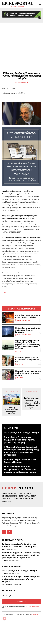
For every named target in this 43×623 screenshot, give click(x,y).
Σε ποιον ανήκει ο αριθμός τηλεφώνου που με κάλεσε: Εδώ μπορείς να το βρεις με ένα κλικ (20, 469)
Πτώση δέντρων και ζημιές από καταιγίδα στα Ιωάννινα (27, 330)
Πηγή (4, 292)
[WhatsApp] (18, 99)
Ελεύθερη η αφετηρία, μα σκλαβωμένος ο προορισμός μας (28, 359)
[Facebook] (4, 99)
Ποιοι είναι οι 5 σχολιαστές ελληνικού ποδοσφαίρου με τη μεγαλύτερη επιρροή (19, 440)
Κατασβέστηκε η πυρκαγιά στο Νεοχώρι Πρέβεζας (27, 316)
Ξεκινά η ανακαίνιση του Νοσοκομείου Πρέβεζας (11, 411)
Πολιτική (20, 378)
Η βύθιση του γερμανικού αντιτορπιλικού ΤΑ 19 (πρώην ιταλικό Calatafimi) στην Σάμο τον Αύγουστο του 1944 (27, 344)
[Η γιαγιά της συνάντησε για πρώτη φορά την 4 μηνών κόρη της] (8, 374)
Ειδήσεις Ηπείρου (24, 320)
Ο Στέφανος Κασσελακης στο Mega (21, 432)
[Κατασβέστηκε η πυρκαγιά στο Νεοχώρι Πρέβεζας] (8, 317)
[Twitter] (9, 99)
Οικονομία (21, 83)
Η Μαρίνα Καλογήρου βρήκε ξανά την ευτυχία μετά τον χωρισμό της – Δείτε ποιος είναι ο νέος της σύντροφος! (21, 451)
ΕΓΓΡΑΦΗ (20, 602)
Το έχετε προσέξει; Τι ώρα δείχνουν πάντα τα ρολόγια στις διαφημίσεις (20, 545)
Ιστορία (19, 351)
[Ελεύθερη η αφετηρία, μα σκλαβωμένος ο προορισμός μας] (8, 360)
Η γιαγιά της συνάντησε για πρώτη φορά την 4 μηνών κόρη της (28, 373)
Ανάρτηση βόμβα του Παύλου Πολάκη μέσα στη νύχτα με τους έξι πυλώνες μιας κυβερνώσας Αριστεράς (21, 555)
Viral (4, 549)
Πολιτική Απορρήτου (32, 607)
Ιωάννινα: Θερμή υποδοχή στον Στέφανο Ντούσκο (20, 460)
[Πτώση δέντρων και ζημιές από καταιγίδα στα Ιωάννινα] (8, 331)
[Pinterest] (13, 99)
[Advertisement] (21, 45)
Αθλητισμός (6, 584)
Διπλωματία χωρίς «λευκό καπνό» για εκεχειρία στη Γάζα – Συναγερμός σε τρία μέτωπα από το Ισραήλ (31, 403)
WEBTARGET (35, 614)
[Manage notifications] (4, 618)
